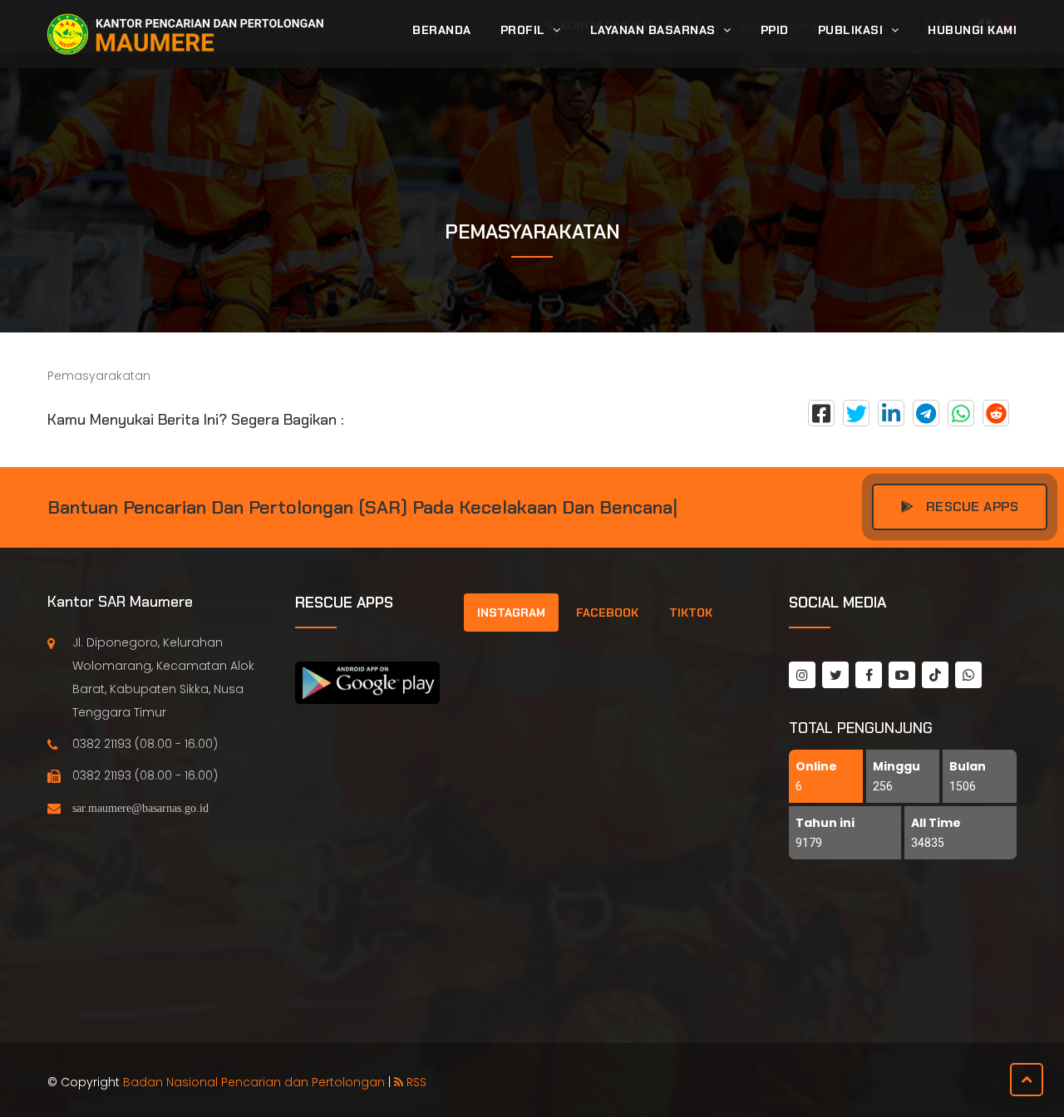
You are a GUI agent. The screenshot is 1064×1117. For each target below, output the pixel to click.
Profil (524, 29)
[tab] (511, 612)
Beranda (441, 29)
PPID (775, 29)
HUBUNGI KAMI (972, 29)
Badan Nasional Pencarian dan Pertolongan (254, 1082)
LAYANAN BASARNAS (655, 29)
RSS (414, 1082)
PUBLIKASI (852, 29)
